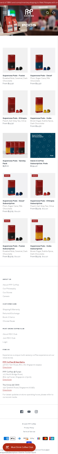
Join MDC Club (9, 338)
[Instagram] (36, 412)
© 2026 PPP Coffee (29, 424)
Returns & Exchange (11, 313)
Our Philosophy (9, 289)
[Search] (47, 13)
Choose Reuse (9, 321)
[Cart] (54, 13)
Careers (6, 296)
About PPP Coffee (11, 285)
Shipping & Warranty (11, 310)
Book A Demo (9, 317)
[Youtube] (29, 412)
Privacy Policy (29, 428)
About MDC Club (10, 334)
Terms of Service (29, 432)
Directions (7, 367)
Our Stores (7, 293)
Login (5, 342)
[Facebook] (22, 412)
